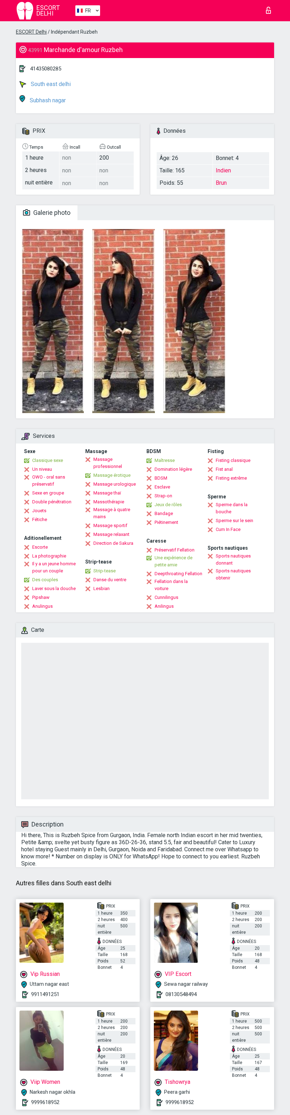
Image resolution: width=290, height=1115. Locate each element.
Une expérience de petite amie (173, 561)
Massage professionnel (107, 463)
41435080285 (45, 68)
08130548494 (181, 994)
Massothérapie (108, 501)
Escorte (40, 547)
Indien (223, 170)
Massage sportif (110, 525)
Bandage (164, 513)
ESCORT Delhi (31, 32)
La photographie (49, 556)
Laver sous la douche (54, 588)
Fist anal (224, 469)
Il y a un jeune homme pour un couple (54, 567)
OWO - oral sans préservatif (48, 480)
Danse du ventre (109, 579)
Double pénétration (51, 501)
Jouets (39, 510)
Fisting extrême (231, 478)
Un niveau (42, 469)
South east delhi (50, 84)
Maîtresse (165, 460)
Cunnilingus (166, 597)
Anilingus (164, 606)
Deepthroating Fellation (178, 573)
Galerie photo (51, 212)
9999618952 (45, 1102)
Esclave (162, 487)
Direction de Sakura (113, 543)
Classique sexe (47, 460)
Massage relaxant (111, 534)
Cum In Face (228, 529)
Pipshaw (41, 597)
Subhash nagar (47, 100)
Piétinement (166, 522)
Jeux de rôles (168, 504)
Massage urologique (114, 484)
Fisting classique (233, 460)
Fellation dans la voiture (171, 585)
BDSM (161, 478)
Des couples (45, 579)
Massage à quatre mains (111, 513)
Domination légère (173, 469)
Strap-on (163, 495)
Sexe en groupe (48, 493)
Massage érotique (111, 475)
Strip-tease (104, 570)
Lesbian (101, 588)
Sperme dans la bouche (232, 508)
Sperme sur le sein (234, 520)
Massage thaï (107, 493)
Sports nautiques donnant (233, 559)
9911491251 (45, 994)
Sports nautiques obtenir (233, 574)
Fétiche (39, 519)
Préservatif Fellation (175, 550)
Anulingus (42, 606)
